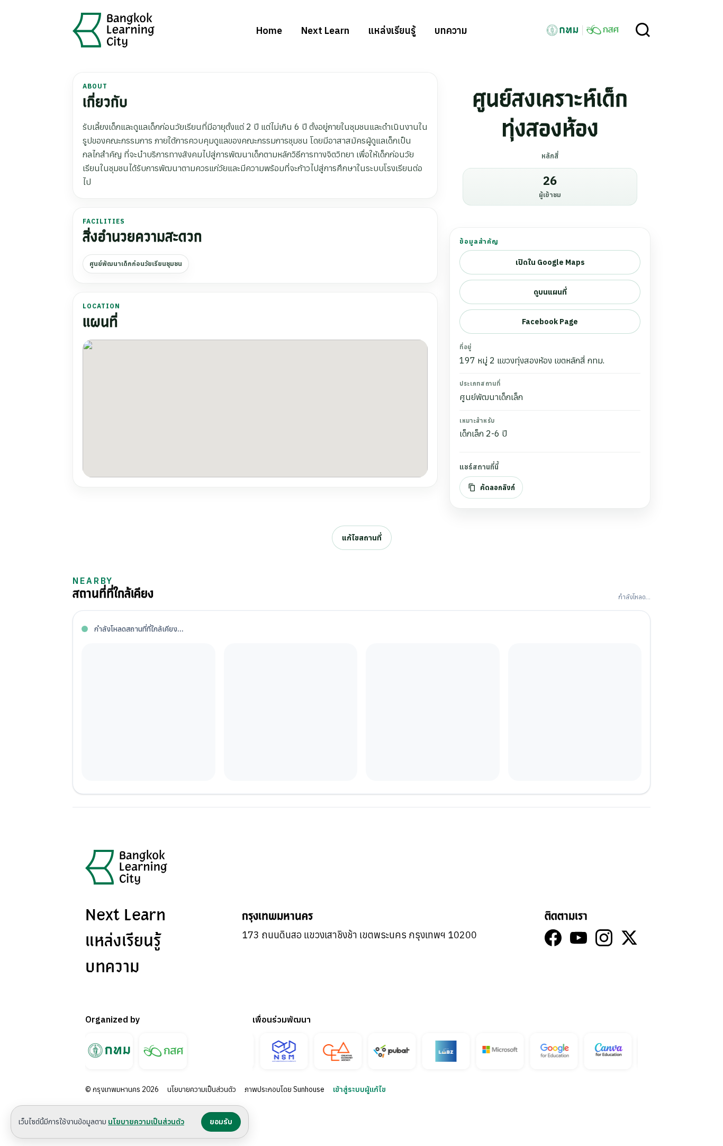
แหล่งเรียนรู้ (391, 30)
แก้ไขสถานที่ (362, 538)
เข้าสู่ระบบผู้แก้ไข (359, 1089)
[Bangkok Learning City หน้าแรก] (114, 30)
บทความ (451, 30)
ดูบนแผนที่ (550, 292)
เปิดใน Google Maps (550, 262)
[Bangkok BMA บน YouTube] (578, 937)
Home (269, 30)
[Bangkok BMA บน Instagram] (603, 937)
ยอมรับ (221, 1121)
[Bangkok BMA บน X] (629, 937)
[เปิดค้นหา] (643, 30)
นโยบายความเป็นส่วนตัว (201, 1089)
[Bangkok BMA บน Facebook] (553, 937)
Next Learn (325, 30)
